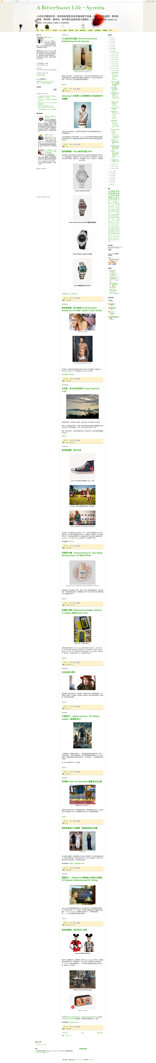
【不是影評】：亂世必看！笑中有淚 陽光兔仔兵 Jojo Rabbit (47, 97)
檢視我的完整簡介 (41, 75)
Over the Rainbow (112, 312)
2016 (111, 46)
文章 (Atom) (68, 1035)
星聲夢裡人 (110, 238)
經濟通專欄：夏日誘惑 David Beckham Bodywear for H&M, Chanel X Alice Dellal (82, 309)
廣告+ (111, 300)
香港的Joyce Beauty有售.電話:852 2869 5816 (113, 291)
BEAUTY (48, 30)
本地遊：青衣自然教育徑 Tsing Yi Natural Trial (115, 103)
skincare (110, 214)
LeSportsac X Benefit (68, 1018)
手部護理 (113, 236)
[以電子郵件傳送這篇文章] (73, 89)
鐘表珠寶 (113, 200)
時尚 (42, 30)
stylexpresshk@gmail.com (42, 1052)
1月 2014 (113, 168)
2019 (111, 39)
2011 (111, 175)
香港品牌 (114, 233)
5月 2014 (113, 68)
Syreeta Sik (49, 37)
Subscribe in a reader (41, 1044)
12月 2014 (114, 52)
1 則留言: (65, 603)
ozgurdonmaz (79, 1059)
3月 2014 (113, 164)
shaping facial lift (115, 223)
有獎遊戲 (68, 605)
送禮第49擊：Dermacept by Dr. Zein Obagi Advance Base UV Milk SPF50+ (82, 554)
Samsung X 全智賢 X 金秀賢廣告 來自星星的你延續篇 (115, 83)
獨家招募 (117, 211)
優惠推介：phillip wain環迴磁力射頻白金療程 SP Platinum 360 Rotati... (115, 154)
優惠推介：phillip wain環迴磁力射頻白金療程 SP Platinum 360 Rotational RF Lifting (82, 878)
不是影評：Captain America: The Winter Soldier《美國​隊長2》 (115, 134)
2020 (111, 37)
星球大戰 (117, 236)
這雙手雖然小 (113, 308)
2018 (111, 42)
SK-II (115, 222)
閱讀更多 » (64, 84)
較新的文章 (65, 1033)
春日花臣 (71, 541)
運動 (118, 217)
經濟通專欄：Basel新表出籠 (69, 294)
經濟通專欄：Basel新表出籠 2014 (77, 151)
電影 (117, 204)
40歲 (111, 235)
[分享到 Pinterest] (79, 89)
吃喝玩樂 (117, 214)
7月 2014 (113, 63)
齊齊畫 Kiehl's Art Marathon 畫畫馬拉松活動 (82, 781)
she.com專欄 (62, 30)
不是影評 (54, 30)
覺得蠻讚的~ (113, 270)
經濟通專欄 (97, 30)
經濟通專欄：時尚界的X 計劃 (74, 930)
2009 (111, 180)
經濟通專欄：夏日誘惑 (68, 374)
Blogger (91, 1059)
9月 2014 (113, 59)
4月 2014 (113, 70)
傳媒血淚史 (83, 30)
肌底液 (116, 238)
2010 (111, 178)
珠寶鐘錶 (105, 30)
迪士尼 (117, 231)
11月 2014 (114, 55)
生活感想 (90, 30)
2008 (111, 182)
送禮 (115, 203)
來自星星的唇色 (68, 672)
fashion (109, 212)
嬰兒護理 (115, 227)
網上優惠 (113, 216)
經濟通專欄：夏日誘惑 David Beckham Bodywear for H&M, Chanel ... (115, 96)
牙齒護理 (113, 211)
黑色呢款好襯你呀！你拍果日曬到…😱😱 (113, 285)
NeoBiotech (114, 209)
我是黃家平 (112, 304)
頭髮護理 (114, 239)
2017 (111, 44)
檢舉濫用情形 (83, 1049)
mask (109, 223)
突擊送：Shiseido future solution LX (49, 135)
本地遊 (67, 442)
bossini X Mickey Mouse (73, 1017)
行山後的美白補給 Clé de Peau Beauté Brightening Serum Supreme (79, 39)
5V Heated (114, 235)
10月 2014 (114, 57)
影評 (109, 216)
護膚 (118, 203)
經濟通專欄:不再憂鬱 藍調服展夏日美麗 (79, 828)
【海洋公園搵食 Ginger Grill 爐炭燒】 (47, 109)
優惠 (113, 214)
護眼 (116, 217)
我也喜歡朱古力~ (114, 274)
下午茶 (111, 227)
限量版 (109, 233)
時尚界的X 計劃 (74, 1022)
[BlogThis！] (75, 89)
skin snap (110, 225)
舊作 (111, 30)
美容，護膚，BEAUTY (113, 201)
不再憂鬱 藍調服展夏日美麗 (76, 863)
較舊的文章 (100, 1033)
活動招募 (111, 230)
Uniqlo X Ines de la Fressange (91, 1017)
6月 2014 (113, 66)
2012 (111, 173)
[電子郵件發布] (70, 88)
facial (109, 209)
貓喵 (76, 30)
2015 (111, 48)
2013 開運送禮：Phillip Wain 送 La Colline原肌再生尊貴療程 (50, 151)
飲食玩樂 (71, 30)
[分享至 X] (76, 89)
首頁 (37, 30)
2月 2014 (113, 166)
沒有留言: (65, 88)
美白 (115, 231)
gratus (118, 222)
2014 (111, 50)
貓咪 (113, 196)
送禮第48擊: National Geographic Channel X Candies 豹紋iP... (115, 124)
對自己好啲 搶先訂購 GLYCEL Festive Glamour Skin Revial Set (46, 106)
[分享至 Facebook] (78, 89)
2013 (111, 171)
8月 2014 (113, 61)
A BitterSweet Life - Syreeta (71, 7)
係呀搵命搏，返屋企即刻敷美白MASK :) (114, 279)
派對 (114, 238)
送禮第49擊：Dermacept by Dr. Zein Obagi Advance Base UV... (115, 115)
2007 (111, 184)
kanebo (117, 212)
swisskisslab (111, 206)
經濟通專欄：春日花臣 (71, 450)
